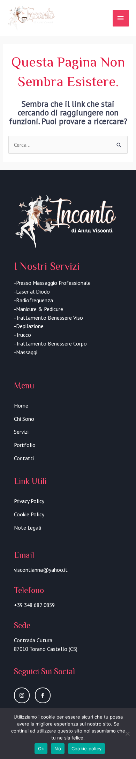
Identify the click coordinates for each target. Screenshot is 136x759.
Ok (41, 748)
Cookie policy (86, 748)
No (57, 748)
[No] (127, 733)
